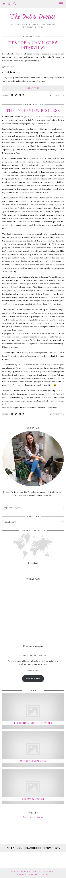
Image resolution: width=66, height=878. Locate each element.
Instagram (33, 848)
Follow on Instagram (34, 646)
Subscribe (33, 678)
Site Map (49, 872)
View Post (33, 88)
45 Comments (57, 414)
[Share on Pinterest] (20, 95)
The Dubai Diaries (33, 17)
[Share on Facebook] (12, 95)
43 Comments (57, 95)
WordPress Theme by (33, 875)
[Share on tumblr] (23, 95)
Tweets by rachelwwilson (33, 817)
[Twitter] (4, 4)
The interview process (33, 110)
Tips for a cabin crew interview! (33, 45)
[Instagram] (9, 4)
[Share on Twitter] (16, 95)
